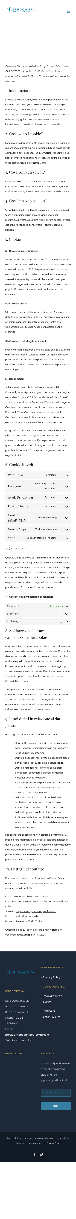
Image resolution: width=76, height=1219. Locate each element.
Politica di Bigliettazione (51, 1014)
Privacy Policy (51, 977)
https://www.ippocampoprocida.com (45, 100)
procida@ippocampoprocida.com (27, 1034)
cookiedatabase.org (16, 935)
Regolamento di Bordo (53, 999)
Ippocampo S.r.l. (22, 1040)
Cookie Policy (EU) (54, 986)
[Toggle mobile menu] (69, 11)
